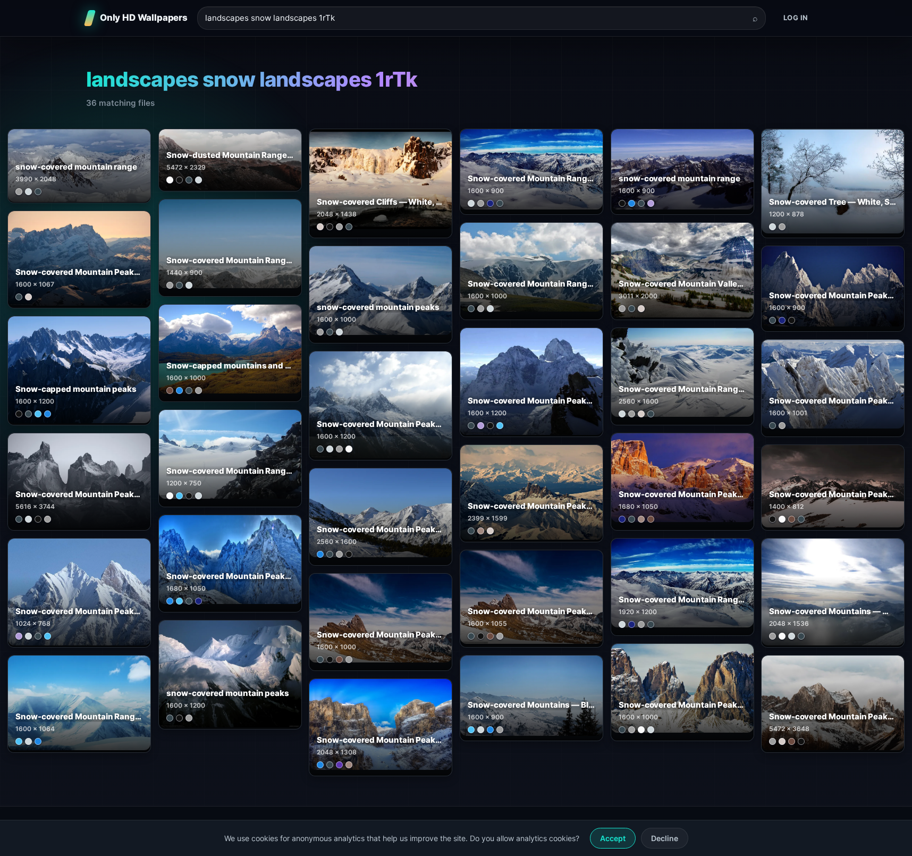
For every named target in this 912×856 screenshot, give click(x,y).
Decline (664, 838)
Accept (613, 838)
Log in (795, 17)
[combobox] (475, 18)
